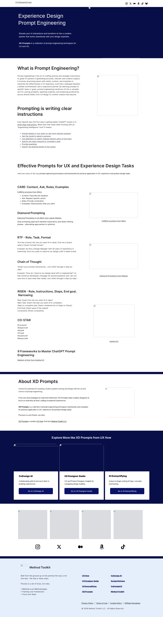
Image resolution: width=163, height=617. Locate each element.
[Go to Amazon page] (139, 3)
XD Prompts (23, 421)
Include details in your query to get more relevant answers (46, 133)
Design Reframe (118, 581)
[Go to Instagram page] (127, 3)
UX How (40, 421)
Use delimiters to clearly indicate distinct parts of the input (47, 139)
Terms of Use (101, 603)
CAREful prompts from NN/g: (29, 192)
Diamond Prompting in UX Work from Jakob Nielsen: (39, 218)
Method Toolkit (117, 592)
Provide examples (29, 144)
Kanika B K (114, 341)
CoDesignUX (116, 586)
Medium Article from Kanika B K (31, 360)
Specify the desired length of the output (39, 147)
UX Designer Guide (90, 581)
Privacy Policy (87, 603)
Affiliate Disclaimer (132, 603)
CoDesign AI (116, 576)
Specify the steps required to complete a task (41, 141)
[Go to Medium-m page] (135, 3)
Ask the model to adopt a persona (36, 136)
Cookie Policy (116, 603)
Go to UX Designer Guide (81, 491)
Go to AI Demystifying (127, 491)
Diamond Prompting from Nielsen (114, 276)
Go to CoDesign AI (36, 491)
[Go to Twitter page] (131, 3)
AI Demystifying (89, 586)
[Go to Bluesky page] (146, 3)
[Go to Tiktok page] (143, 3)
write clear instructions (27, 124)
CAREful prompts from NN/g (114, 221)
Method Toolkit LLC (59, 421)
